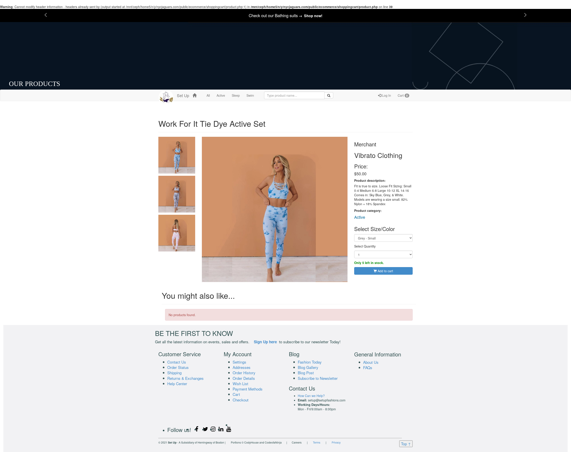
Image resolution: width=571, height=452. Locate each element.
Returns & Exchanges (185, 378)
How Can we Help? (311, 395)
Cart (403, 95)
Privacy (336, 442)
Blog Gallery (308, 367)
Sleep (236, 95)
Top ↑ (406, 443)
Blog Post (306, 372)
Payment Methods (248, 389)
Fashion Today (310, 362)
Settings (239, 362)
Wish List (240, 383)
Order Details (244, 378)
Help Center (177, 383)
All (208, 95)
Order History (244, 372)
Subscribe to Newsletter (318, 378)
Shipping (174, 372)
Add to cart (385, 271)
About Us (371, 362)
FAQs (367, 367)
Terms (316, 442)
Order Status (178, 367)
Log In (386, 95)
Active (221, 95)
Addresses (241, 367)
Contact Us (176, 362)
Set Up (181, 95)
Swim (250, 95)
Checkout (240, 400)
